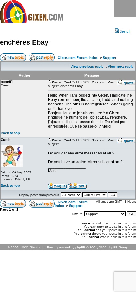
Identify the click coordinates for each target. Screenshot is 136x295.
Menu (125, 8)
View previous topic (87, 66)
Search (125, 31)
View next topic (120, 66)
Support (109, 58)
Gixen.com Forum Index (78, 58)
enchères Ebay (24, 42)
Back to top (10, 133)
